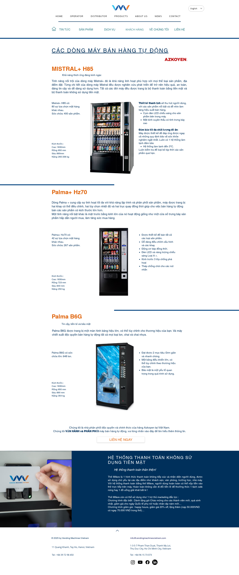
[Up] (117, 530)
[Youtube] (140, 562)
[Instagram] (133, 562)
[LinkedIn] (155, 562)
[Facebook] (147, 562)
